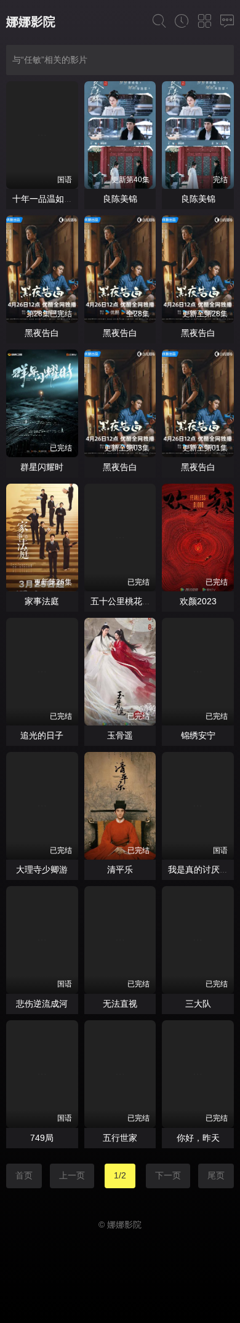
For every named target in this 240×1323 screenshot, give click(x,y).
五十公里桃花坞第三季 (133, 601)
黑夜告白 (42, 333)
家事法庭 (42, 601)
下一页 (168, 1175)
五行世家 (120, 1138)
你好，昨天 (198, 1138)
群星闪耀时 (41, 467)
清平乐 (120, 869)
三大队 (198, 1004)
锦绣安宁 (198, 735)
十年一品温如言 (42, 199)
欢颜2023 (198, 601)
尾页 (216, 1175)
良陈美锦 (120, 199)
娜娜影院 (30, 21)
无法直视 (120, 1004)
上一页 (72, 1175)
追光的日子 (41, 735)
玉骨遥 (120, 735)
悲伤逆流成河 (42, 1004)
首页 (24, 1175)
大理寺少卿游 (42, 869)
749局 (42, 1138)
